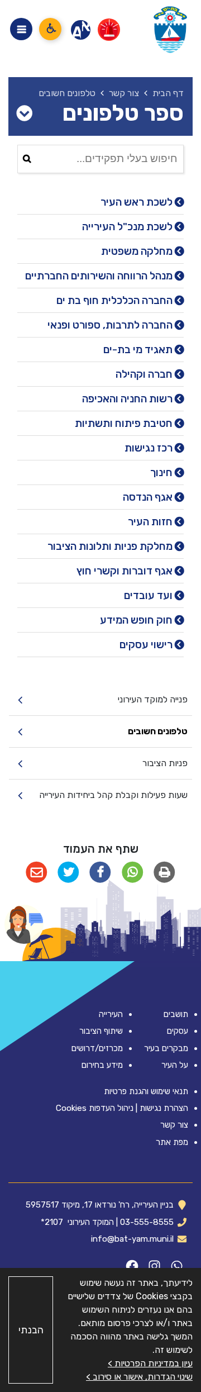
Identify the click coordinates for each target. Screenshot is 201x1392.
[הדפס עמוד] (164, 873)
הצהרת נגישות (164, 1108)
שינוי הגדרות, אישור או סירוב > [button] (139, 1376)
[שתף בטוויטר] (68, 873)
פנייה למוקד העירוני (153, 699)
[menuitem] (100, 700)
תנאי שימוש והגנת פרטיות (146, 1091)
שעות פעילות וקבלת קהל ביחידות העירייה (113, 795)
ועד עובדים (149, 595)
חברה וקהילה (145, 374)
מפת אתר (172, 1142)
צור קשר (174, 1125)
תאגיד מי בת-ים (139, 349)
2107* (52, 1222)
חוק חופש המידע (137, 620)
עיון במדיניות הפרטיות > (150, 1363)
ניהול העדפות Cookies (94, 1108)
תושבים (176, 1014)
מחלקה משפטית (138, 251)
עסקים (177, 1031)
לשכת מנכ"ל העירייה (128, 226)
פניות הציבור (165, 763)
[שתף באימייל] (36, 873)
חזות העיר (151, 521)
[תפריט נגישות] (50, 29)
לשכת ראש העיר (137, 202)
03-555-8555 (147, 1222)
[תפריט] (21, 29)
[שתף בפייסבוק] (100, 873)
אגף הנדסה (149, 497)
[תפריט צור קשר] (24, 113)
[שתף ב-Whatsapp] (132, 873)
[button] (24, 924)
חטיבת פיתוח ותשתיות (125, 423)
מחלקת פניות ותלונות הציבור (111, 546)
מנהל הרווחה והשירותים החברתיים (100, 275)
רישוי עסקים (147, 644)
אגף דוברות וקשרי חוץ (125, 570)
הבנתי (31, 1330)
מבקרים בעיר (166, 1048)
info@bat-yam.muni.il (132, 1239)
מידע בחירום (102, 1065)
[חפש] (27, 159)
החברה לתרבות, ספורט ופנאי (111, 325)
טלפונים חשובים (158, 731)
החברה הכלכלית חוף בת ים (115, 300)
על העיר (174, 1065)
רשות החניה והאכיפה (128, 398)
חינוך (162, 472)
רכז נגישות (150, 447)
